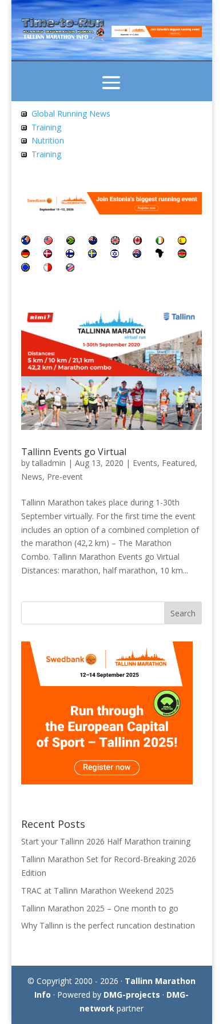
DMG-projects (131, 994)
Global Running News (70, 113)
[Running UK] (115, 241)
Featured (178, 462)
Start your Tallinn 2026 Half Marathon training (105, 841)
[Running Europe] (25, 268)
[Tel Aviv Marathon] (114, 254)
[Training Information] (24, 127)
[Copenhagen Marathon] (47, 254)
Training (46, 127)
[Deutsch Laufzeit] (25, 254)
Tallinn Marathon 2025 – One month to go (99, 908)
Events (145, 462)
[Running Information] (25, 241)
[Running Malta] (47, 268)
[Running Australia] (137, 254)
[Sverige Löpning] (92, 254)
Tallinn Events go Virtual (73, 451)
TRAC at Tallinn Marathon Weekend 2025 (97, 890)
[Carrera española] (182, 241)
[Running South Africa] (70, 241)
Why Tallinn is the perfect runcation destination (108, 925)
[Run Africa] (159, 254)
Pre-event (65, 476)
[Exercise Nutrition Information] (24, 140)
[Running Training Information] (24, 154)
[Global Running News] (24, 113)
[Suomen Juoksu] (70, 254)
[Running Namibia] (70, 268)
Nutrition (47, 140)
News (31, 476)
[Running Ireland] (160, 241)
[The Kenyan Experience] (182, 254)
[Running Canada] (137, 241)
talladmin (49, 462)
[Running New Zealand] (93, 241)
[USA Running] (48, 241)
